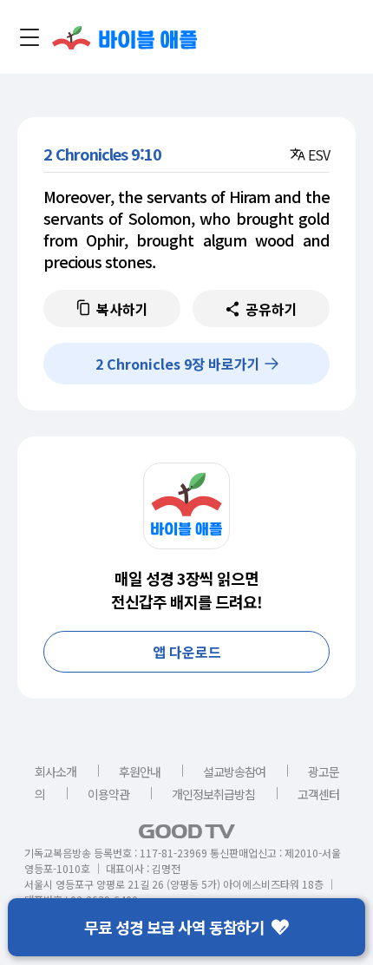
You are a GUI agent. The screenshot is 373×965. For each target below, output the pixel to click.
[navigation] (29, 37)
